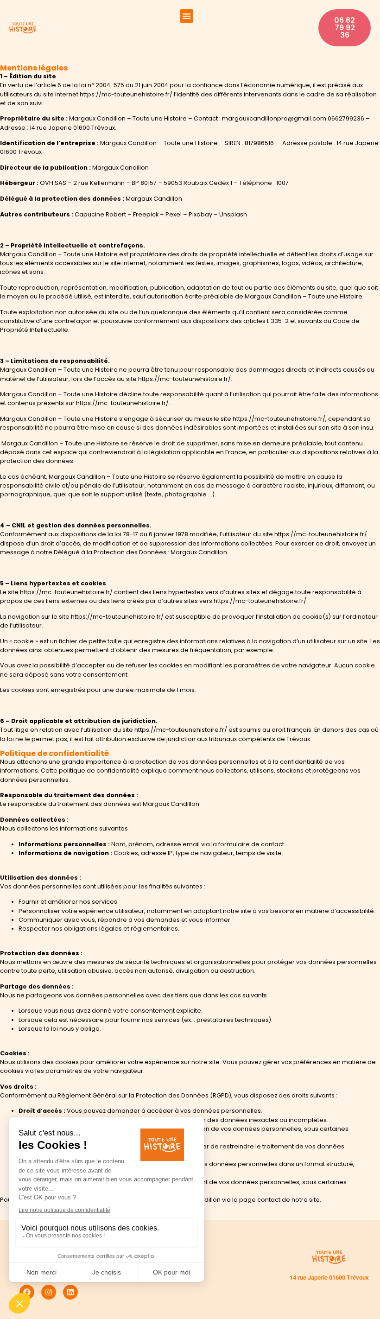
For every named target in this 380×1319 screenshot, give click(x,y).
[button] (186, 16)
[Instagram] (48, 1292)
